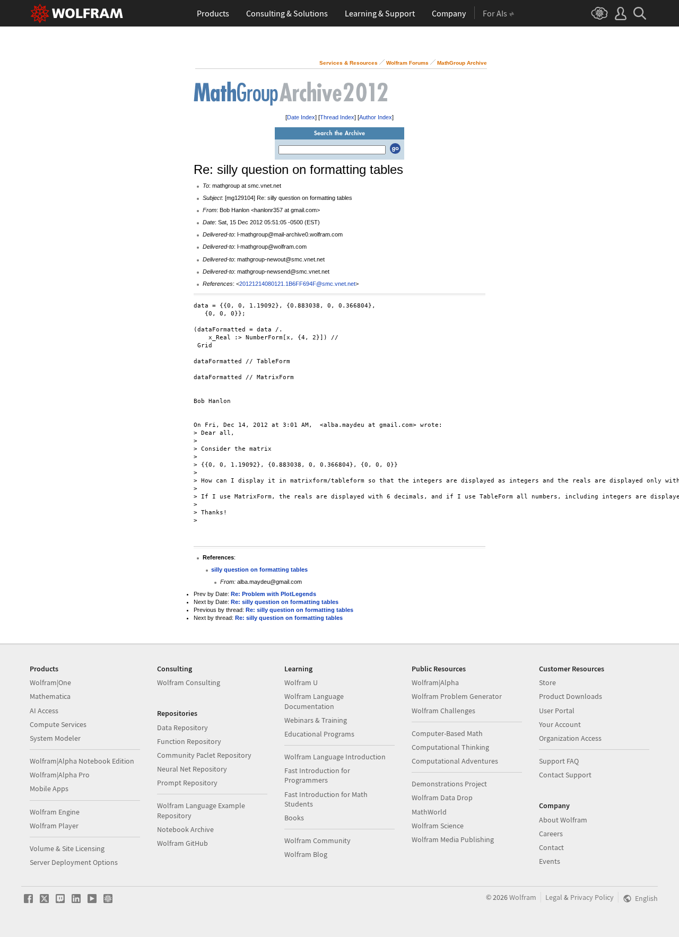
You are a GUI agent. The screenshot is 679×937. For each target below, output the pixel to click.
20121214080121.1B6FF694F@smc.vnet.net (297, 284)
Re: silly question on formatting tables (284, 602)
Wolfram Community (317, 840)
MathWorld (429, 812)
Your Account (560, 724)
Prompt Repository (187, 782)
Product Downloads (570, 696)
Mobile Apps (49, 788)
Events (549, 861)
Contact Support (565, 775)
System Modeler (55, 738)
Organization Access (570, 738)
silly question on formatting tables (259, 569)
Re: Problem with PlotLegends (273, 594)
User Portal (556, 710)
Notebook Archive (185, 829)
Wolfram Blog (305, 854)
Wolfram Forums (407, 63)
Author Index (375, 117)
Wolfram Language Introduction (335, 756)
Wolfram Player (54, 825)
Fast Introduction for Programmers (317, 775)
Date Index (301, 117)
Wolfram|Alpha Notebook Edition (82, 761)
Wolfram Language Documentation (314, 701)
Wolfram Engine (55, 812)
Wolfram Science (438, 825)
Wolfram (522, 897)
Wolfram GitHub (182, 843)
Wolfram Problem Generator (457, 696)
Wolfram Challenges (443, 710)
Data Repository (182, 727)
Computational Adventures (455, 761)
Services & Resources (348, 63)
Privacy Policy (592, 897)
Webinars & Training (315, 720)
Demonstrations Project (449, 784)
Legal (553, 897)
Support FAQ (559, 761)
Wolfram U (301, 682)
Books (294, 817)
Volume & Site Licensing (67, 848)
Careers (551, 833)
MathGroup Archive (462, 63)
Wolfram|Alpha (435, 682)
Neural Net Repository (192, 769)
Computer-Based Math (447, 733)
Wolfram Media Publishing (453, 839)
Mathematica (50, 696)
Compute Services (58, 724)
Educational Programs (319, 734)
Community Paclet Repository (204, 755)
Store (547, 682)
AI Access (44, 710)
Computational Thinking (450, 747)
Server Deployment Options (74, 862)
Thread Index (337, 117)
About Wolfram (563, 820)
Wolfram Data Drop (442, 797)
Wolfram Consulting (188, 682)
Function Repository (189, 741)
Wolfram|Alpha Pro (60, 775)
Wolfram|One (50, 682)
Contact (551, 847)
